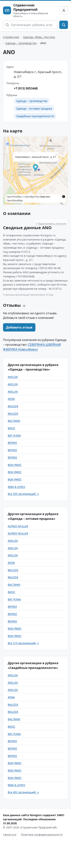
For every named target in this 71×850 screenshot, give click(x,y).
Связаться (9, 834)
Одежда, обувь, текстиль (39, 37)
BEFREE (12, 442)
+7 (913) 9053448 (26, 88)
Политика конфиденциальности (41, 834)
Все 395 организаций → (23, 494)
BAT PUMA (14, 435)
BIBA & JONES (16, 487)
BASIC (11, 428)
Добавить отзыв (19, 327)
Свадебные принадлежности (35, 116)
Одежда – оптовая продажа (34, 108)
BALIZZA (13, 406)
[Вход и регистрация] (64, 10)
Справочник (11, 37)
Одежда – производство (21, 43)
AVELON (13, 377)
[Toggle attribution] (63, 196)
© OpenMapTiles (31, 196)
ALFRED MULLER (18, 526)
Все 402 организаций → (23, 792)
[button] (35, 168)
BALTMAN (14, 421)
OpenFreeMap (14, 196)
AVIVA (11, 399)
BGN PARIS (14, 465)
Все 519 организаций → (23, 643)
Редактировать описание (50, 223)
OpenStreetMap (15, 200)
